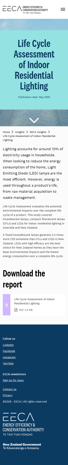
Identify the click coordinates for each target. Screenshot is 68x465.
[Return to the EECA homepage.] (25, 9)
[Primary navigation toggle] (63, 9)
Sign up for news (13, 380)
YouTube (8, 363)
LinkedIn (8, 345)
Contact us (9, 389)
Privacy (7, 395)
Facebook (9, 351)
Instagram (9, 357)
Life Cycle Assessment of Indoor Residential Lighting (34, 304)
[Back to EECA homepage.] (34, 424)
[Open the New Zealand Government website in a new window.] (34, 446)
